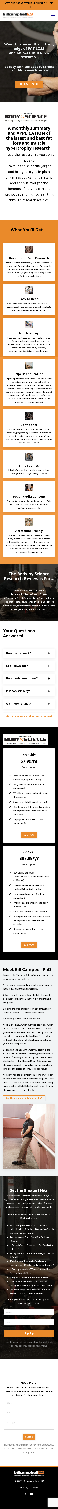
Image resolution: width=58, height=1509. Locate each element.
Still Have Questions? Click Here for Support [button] (29, 716)
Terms (34, 1487)
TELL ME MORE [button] (29, 84)
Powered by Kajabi (29, 1501)
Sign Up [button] (29, 1333)
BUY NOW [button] (29, 835)
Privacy (24, 1487)
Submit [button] (29, 1436)
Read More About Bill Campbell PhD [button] (24, 1098)
